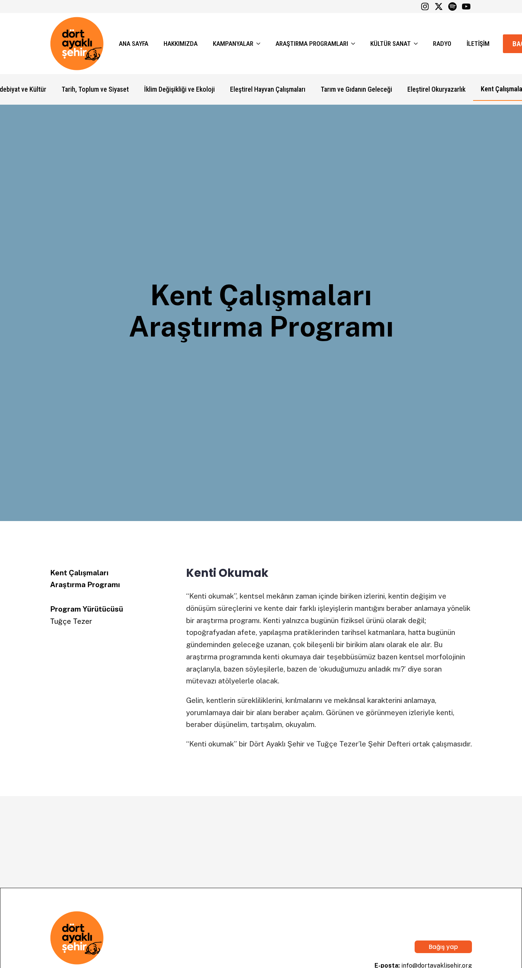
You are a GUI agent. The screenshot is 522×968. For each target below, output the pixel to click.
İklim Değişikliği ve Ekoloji (179, 89)
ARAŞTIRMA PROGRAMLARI (312, 43)
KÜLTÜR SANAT (390, 43)
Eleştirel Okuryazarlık (436, 89)
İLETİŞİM (478, 43)
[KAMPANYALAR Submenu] (260, 44)
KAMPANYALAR (233, 43)
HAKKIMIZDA (181, 43)
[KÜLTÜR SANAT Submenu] (418, 44)
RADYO (442, 43)
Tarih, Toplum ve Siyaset (95, 89)
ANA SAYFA (133, 43)
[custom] (425, 6)
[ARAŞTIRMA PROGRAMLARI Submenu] (355, 44)
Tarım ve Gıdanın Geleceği (356, 89)
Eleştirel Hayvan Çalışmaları (267, 89)
